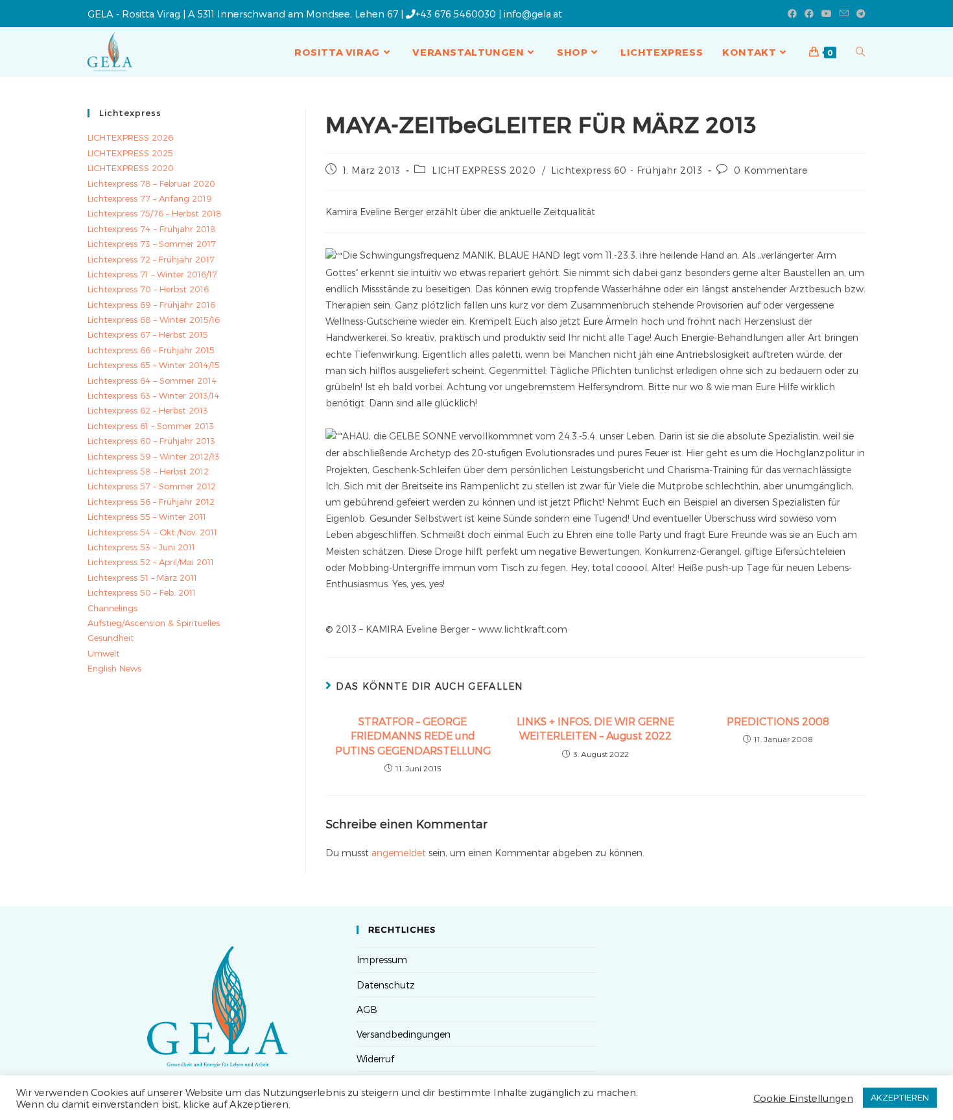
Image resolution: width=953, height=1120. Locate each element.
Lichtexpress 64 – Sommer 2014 (152, 380)
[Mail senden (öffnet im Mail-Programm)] (844, 13)
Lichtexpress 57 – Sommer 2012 (152, 486)
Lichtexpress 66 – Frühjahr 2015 (151, 350)
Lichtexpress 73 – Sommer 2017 (152, 244)
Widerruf (375, 1058)
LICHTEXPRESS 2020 (483, 170)
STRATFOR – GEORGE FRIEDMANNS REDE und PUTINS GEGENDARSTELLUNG (413, 735)
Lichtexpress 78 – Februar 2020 (151, 183)
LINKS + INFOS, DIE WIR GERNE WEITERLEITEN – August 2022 (595, 728)
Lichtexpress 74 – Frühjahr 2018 (152, 229)
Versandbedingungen (404, 1034)
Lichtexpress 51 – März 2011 (142, 577)
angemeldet (398, 852)
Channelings (112, 608)
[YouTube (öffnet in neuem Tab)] (827, 13)
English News (114, 668)
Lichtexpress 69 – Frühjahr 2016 (151, 304)
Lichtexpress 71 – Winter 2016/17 (152, 274)
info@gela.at (533, 13)
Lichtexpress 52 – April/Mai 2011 (151, 562)
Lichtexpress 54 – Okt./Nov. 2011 (152, 532)
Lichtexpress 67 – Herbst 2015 (148, 334)
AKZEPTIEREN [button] (900, 1097)
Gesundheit (111, 638)
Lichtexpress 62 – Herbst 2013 (148, 410)
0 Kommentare (771, 170)
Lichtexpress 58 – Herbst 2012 (148, 471)
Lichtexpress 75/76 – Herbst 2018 (155, 213)
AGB (367, 1009)
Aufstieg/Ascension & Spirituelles (154, 623)
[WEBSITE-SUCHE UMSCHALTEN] (860, 52)
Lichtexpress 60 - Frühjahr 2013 (627, 170)
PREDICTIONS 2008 (778, 721)
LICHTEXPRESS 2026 (130, 137)
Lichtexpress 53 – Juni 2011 (141, 547)
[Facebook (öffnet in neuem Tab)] (792, 13)
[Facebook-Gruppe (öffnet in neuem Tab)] (809, 13)
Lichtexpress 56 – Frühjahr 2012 (151, 501)
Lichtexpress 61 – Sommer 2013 (151, 426)
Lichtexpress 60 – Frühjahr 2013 (151, 441)
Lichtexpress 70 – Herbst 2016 (148, 289)
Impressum (382, 959)
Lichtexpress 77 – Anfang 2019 (150, 198)
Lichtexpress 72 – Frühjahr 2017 (151, 259)
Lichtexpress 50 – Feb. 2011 (142, 592)
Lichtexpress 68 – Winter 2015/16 (154, 319)
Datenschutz (386, 984)
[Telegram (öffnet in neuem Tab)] (859, 13)
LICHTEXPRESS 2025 (130, 153)
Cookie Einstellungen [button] (803, 1098)
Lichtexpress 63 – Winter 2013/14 (154, 395)
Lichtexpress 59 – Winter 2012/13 (154, 456)
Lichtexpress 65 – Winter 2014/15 (154, 365)
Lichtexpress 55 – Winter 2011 (147, 516)
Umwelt (104, 653)
